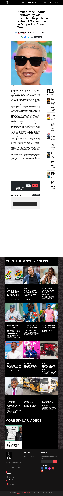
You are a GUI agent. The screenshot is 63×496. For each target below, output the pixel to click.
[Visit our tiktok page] (53, 468)
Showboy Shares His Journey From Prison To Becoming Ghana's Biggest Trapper (13, 445)
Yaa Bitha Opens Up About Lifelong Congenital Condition (48, 292)
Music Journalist (22, 33)
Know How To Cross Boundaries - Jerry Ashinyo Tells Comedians (49, 329)
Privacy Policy (34, 458)
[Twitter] (28, 37)
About (33, 456)
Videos (36, 2)
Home (23, 2)
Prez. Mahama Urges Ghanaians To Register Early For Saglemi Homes (53, 140)
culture (52, 172)
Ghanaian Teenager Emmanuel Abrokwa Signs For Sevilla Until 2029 (48, 367)
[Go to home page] (9, 459)
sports (52, 152)
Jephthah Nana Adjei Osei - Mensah (27, 32)
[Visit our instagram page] (49, 468)
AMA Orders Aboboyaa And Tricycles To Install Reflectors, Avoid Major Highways (31, 404)
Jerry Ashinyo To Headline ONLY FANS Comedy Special (31, 366)
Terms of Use (41, 492)
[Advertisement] (25, 169)
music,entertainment (11, 442)
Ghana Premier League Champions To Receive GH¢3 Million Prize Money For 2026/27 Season (13, 292)
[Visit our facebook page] (42, 468)
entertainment (27, 325)
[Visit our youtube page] (42, 470)
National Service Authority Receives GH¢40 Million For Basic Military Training (53, 180)
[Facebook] (25, 37)
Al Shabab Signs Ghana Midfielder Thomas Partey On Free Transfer (53, 159)
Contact (35, 493)
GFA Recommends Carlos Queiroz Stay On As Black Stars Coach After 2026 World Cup (31, 292)
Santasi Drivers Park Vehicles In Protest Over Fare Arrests (48, 403)
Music (33, 2)
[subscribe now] (55, 461)
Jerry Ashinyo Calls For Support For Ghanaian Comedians (14, 366)
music (52, 98)
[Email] (32, 37)
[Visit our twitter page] (46, 468)
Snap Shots (26, 2)
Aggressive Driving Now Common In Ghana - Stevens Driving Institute (53, 121)
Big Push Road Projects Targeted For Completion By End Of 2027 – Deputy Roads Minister (14, 330)
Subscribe (35, 185)
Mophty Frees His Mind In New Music (53, 105)
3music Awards (26, 458)
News (30, 2)
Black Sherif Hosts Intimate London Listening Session (31, 329)
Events (45, 2)
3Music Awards (41, 2)
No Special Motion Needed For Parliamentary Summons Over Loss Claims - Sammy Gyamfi (13, 405)
